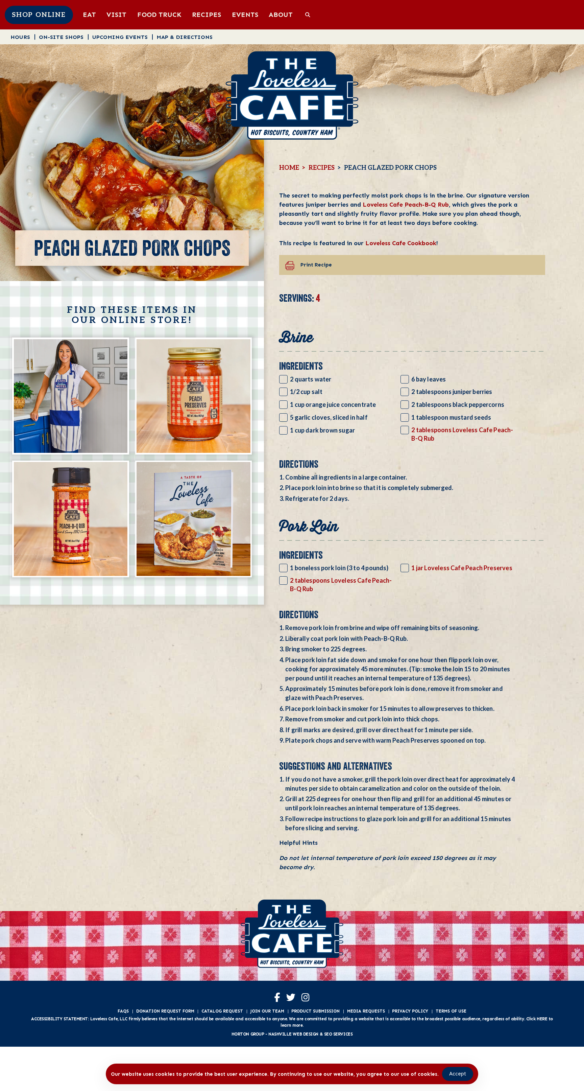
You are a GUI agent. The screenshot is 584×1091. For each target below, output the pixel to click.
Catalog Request (222, 1011)
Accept (457, 1074)
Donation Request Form (165, 1011)
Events (245, 14)
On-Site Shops (61, 36)
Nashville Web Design (293, 1034)
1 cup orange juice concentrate (333, 404)
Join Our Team (267, 1011)
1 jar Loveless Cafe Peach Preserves (461, 568)
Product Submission (315, 1011)
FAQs (123, 1011)
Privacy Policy (410, 1011)
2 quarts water (311, 379)
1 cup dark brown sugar (322, 430)
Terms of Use (451, 1011)
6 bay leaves (428, 379)
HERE (542, 1018)
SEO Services (338, 1034)
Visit (116, 14)
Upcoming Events (120, 36)
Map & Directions (184, 36)
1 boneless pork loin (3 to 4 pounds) (339, 568)
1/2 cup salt (306, 391)
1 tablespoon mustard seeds (451, 417)
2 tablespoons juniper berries (451, 391)
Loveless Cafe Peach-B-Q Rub (406, 204)
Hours (20, 36)
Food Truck (159, 14)
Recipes (206, 14)
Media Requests (366, 1011)
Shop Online (39, 15)
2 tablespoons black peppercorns (457, 404)
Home (289, 167)
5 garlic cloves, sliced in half (329, 417)
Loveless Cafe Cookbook (400, 243)
